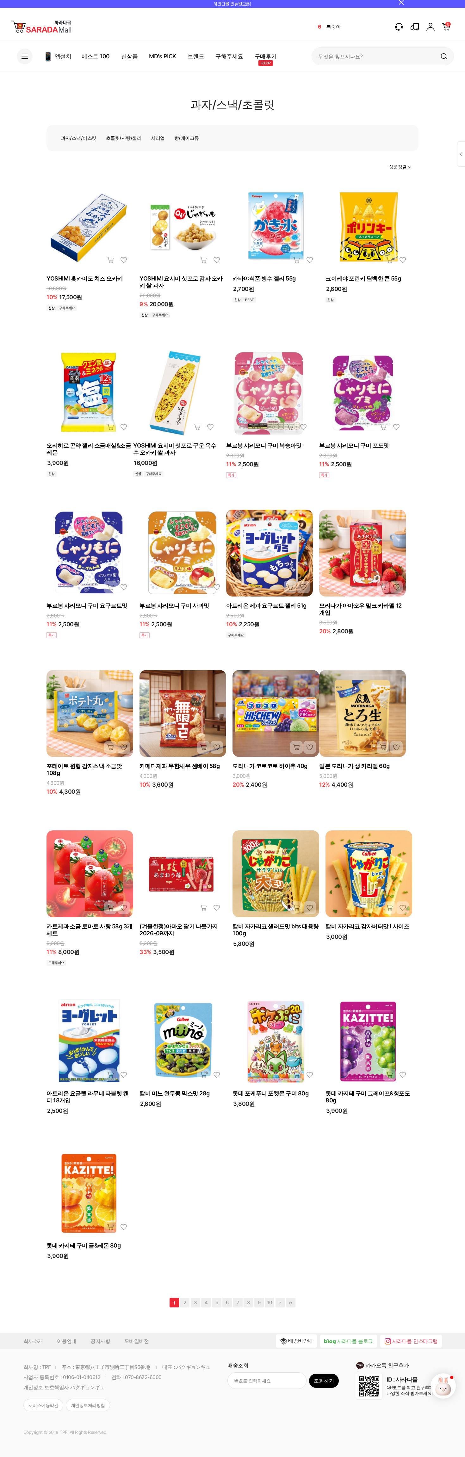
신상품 (129, 56)
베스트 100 (96, 56)
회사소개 (33, 1341)
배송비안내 (300, 1341)
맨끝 (290, 1302)
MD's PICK (162, 56)
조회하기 (324, 1380)
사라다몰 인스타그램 (415, 1341)
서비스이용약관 (43, 1405)
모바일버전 (136, 1341)
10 (269, 1302)
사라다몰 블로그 (355, 1341)
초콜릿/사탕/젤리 (124, 138)
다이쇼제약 (338, 33)
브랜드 (196, 56)
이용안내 (67, 1341)
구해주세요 (229, 56)
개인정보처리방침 (88, 1405)
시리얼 (158, 138)
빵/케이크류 (186, 138)
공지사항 (100, 1341)
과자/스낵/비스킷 (78, 138)
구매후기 (266, 56)
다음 (280, 1302)
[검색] (444, 56)
